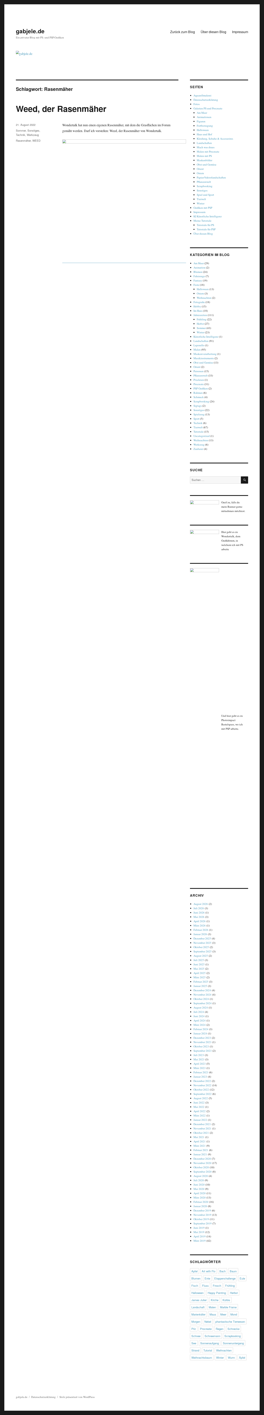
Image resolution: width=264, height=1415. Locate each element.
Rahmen (198, 393)
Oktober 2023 (201, 1046)
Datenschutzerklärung (205, 100)
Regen (219, 1329)
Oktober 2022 (201, 1089)
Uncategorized (201, 436)
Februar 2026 (200, 930)
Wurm (231, 1357)
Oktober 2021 (201, 1133)
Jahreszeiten (200, 315)
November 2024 (202, 994)
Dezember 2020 (202, 1158)
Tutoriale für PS (205, 225)
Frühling (201, 319)
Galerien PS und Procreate (207, 108)
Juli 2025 (198, 960)
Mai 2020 (198, 1189)
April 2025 (199, 973)
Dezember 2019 (202, 1210)
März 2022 (199, 1115)
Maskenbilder (204, 160)
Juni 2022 (199, 1102)
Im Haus (198, 311)
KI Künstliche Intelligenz (207, 216)
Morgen (195, 1322)
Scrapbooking (204, 186)
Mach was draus (205, 147)
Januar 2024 (200, 1033)
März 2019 (199, 1240)
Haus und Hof (204, 134)
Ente (207, 1278)
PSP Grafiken (200, 388)
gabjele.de (30, 31)
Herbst (200, 323)
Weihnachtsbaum (201, 1357)
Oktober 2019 (201, 1219)
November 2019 (202, 1215)
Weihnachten (204, 298)
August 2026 (200, 904)
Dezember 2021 (202, 1124)
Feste (196, 285)
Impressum (240, 31)
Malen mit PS (204, 156)
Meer (223, 1314)
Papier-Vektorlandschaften (211, 177)
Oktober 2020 (201, 1167)
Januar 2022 (200, 1120)
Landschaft (198, 1307)
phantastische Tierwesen (230, 1322)
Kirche (214, 1300)
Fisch (194, 1286)
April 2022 (199, 1111)
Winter (200, 203)
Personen (198, 371)
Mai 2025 (198, 968)
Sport (196, 418)
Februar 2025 (200, 981)
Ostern (200, 173)
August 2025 (200, 956)
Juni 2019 (199, 1228)
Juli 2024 (198, 1012)
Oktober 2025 (201, 947)
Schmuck (198, 397)
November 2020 (202, 1163)
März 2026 (199, 925)
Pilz (193, 1329)
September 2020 (202, 1171)
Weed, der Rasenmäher (61, 108)
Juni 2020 (199, 1184)
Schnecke (233, 1329)
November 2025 (202, 943)
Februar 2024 (200, 1029)
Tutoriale (198, 431)
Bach (222, 1271)
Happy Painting (217, 1293)
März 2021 (199, 1146)
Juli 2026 (198, 908)
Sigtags (197, 406)
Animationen (204, 117)
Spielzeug (199, 414)
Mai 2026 (198, 917)
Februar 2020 (200, 1202)
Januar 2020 (200, 1206)
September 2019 (202, 1223)
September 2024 (202, 1003)
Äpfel (242, 1357)
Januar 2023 (200, 1076)
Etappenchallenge (225, 1278)
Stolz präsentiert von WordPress (77, 1397)
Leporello (198, 345)
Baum (233, 1271)
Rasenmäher (23, 140)
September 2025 (202, 951)
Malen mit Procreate (208, 151)
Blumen (197, 272)
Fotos (196, 104)
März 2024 (199, 1025)
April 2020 (199, 1193)
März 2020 (199, 1197)
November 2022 (202, 1085)
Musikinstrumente (203, 358)
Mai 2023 (198, 1059)
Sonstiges (33, 130)
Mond (233, 1314)
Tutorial (207, 1350)
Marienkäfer (198, 1314)
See (193, 1343)
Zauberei (198, 449)
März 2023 (199, 1068)
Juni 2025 (199, 964)
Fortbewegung (205, 125)
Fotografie (199, 302)
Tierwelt (201, 199)
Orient (200, 169)
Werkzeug (33, 135)
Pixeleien (198, 380)
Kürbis (226, 1300)
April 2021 (199, 1141)
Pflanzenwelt (204, 182)
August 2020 (200, 1176)
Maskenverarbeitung (205, 354)
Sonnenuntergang (233, 1343)
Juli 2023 (198, 1055)
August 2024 (200, 1007)
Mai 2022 (198, 1107)
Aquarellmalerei (202, 95)
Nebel (207, 1322)
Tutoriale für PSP (206, 229)
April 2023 (199, 1063)
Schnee (195, 1336)
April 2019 (199, 1236)
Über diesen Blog (213, 31)
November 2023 (202, 1042)
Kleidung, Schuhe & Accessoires (215, 138)
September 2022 (202, 1094)
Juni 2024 (199, 1016)
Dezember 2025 (202, 938)
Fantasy (197, 280)
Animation (199, 267)
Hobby (197, 306)
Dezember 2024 (202, 990)
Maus (213, 1314)
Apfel (194, 1271)
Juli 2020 (198, 1180)
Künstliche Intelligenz (205, 336)
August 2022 (200, 1098)
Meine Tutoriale (202, 220)
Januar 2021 (200, 1154)
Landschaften (204, 143)
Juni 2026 (199, 912)
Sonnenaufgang (209, 1343)
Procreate (198, 384)
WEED (36, 140)
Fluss (205, 1286)
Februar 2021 (200, 1150)
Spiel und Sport (205, 195)
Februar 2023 (200, 1072)
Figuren (201, 121)
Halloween (203, 130)
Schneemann (212, 1336)
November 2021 (202, 1128)
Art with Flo (208, 1271)
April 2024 (199, 1020)
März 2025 (199, 977)
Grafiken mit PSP (202, 208)
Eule (242, 1278)
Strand (195, 1350)
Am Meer (202, 113)
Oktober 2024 (201, 999)
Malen (197, 349)
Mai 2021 (198, 1137)
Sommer (21, 130)
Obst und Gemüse (206, 164)
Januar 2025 (200, 986)
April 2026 (199, 921)
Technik (20, 135)
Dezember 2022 (202, 1081)
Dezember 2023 (202, 1038)
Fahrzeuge (199, 276)
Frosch (217, 1286)
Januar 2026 (200, 934)
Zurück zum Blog (182, 31)
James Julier (199, 1300)
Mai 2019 (198, 1232)
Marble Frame (228, 1307)
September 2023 (202, 1051)
